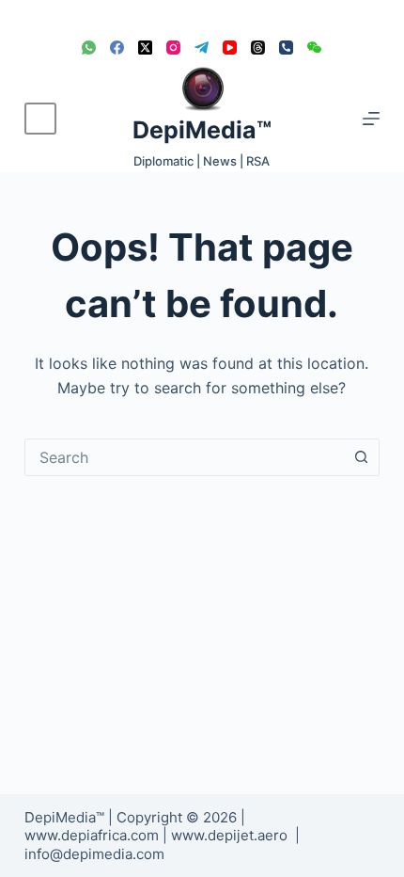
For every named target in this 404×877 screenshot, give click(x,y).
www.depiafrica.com (91, 835)
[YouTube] (230, 47)
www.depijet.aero (229, 835)
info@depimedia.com (94, 854)
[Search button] (361, 457)
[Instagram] (173, 47)
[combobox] (184, 457)
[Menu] (371, 118)
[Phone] (286, 47)
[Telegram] (201, 47)
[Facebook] (117, 47)
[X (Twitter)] (145, 47)
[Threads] (258, 47)
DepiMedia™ (202, 130)
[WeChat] (314, 47)
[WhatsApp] (89, 47)
